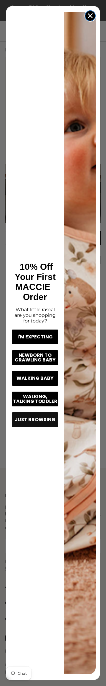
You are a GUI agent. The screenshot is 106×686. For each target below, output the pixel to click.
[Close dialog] (90, 16)
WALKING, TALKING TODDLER (35, 399)
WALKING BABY (35, 378)
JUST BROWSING (35, 419)
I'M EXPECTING (35, 336)
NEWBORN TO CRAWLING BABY (35, 357)
